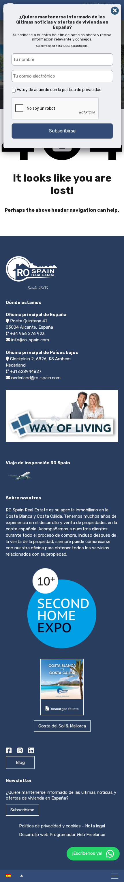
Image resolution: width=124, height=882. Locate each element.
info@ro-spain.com (30, 339)
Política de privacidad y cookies (50, 826)
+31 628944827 (26, 371)
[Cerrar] (115, 11)
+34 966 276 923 (27, 333)
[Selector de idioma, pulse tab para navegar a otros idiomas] (14, 875)
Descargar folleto (64, 709)
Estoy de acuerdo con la (59, 89)
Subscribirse (22, 809)
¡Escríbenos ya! (87, 853)
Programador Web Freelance (77, 834)
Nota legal (95, 826)
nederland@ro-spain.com (36, 377)
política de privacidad (82, 89)
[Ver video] (62, 441)
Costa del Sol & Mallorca (62, 726)
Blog (20, 762)
